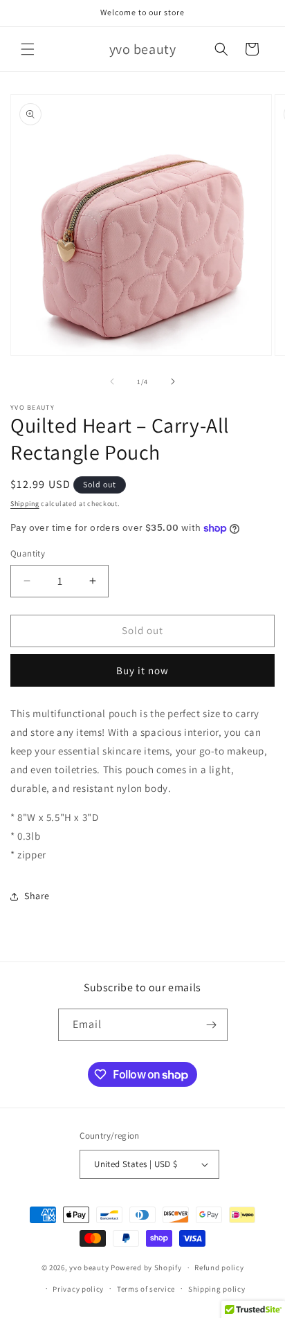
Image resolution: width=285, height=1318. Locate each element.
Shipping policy (217, 1289)
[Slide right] (173, 381)
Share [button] (37, 896)
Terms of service (146, 1289)
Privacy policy (78, 1289)
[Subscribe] (211, 1025)
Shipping (24, 503)
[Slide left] (112, 381)
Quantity (27, 553)
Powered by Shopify (146, 1267)
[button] (27, 49)
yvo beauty (89, 1267)
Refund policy (218, 1267)
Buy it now (142, 670)
